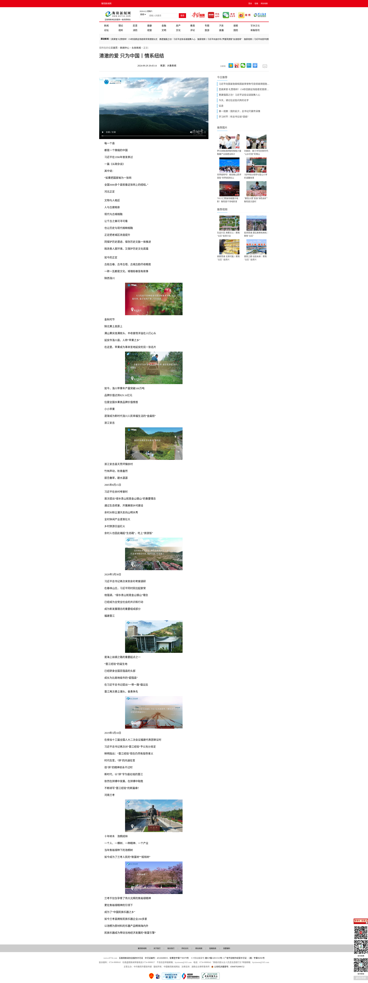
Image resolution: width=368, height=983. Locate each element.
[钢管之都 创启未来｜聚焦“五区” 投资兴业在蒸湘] (256, 246)
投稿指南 (212, 948)
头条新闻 (136, 48)
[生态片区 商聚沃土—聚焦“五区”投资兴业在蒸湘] (229, 223)
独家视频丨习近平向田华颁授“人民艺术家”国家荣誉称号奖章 (243, 39)
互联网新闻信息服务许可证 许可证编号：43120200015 (143, 958)
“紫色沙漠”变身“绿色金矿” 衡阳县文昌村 (256, 200)
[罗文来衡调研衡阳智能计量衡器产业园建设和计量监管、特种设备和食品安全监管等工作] (229, 141)
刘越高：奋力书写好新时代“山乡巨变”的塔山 (256, 152)
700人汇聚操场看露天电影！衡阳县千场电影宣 (227, 200)
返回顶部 (361, 978)
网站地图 (264, 4)
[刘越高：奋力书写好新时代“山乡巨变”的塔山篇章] (256, 141)
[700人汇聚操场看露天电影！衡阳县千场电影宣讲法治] (229, 188)
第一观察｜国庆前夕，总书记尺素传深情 (239, 111)
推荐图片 (222, 127)
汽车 (221, 25)
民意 (135, 25)
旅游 (207, 30)
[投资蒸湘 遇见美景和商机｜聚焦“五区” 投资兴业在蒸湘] (256, 223)
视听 (120, 30)
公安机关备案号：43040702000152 (229, 967)
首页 (115, 48)
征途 (221, 106)
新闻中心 (124, 48)
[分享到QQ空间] (231, 65)
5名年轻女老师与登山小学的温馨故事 (255, 176)
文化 (178, 30)
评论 (192, 30)
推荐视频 (222, 209)
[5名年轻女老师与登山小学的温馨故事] (256, 165)
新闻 (106, 25)
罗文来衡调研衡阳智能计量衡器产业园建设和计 (229, 152)
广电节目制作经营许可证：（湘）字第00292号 (244, 958)
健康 (149, 25)
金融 (164, 25)
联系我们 (170, 948)
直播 (221, 30)
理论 (120, 25)
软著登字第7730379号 (179, 958)
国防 (235, 30)
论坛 (106, 30)
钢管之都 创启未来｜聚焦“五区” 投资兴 (255, 258)
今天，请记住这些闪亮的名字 (234, 100)
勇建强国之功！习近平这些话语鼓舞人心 (149, 39)
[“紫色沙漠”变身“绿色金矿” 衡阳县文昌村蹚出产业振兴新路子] (256, 188)
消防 (135, 30)
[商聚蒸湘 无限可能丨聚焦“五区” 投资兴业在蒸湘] (229, 246)
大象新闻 (171, 65)
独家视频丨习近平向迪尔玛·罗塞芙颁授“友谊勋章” (191, 39)
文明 (164, 30)
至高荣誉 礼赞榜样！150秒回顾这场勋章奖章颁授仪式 (245, 89)
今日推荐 (222, 77)
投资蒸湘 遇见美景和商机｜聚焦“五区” (256, 234)
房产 (178, 25)
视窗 (149, 30)
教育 (192, 25)
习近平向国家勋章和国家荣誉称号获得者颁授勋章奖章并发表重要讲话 (245, 84)
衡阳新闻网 (106, 3)
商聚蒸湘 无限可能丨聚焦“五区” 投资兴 (228, 258)
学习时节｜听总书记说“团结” (233, 116)
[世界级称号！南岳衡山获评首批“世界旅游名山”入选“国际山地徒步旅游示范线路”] (229, 165)
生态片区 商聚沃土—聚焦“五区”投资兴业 (228, 234)
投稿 (256, 4)
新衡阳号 (255, 30)
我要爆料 (226, 948)
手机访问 (184, 948)
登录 (250, 4)
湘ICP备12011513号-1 (214, 958)
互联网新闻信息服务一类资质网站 (118, 20)
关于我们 (157, 948)
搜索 (235, 25)
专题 (207, 25)
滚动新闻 (105, 39)
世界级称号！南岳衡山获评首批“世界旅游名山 (229, 176)
